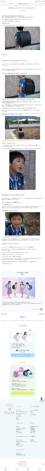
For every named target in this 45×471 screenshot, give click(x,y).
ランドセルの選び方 (14, 5)
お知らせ (17, 426)
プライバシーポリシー (33, 441)
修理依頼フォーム (33, 428)
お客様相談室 (32, 429)
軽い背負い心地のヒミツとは (21, 441)
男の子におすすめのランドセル (21, 413)
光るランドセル (18, 410)
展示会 (31, 411)
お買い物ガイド (18, 453)
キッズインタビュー (22, 5)
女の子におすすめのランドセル (21, 411)
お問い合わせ (32, 432)
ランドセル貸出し (33, 414)
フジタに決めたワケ (19, 432)
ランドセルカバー (19, 416)
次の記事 (4, 314)
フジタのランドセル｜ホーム (5, 5)
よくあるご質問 (32, 431)
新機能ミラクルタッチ (19, 444)
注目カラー (18, 419)
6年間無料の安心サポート (34, 426)
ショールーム (32, 413)
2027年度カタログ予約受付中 (23, 3)
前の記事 (40, 314)
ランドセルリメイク (19, 446)
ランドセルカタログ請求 (34, 410)
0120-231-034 (24, 350)
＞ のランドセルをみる (14, 140)
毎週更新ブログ (19, 429)
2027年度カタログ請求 (36, 309)
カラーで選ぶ (18, 414)
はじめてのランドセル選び (20, 428)
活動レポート (18, 431)
